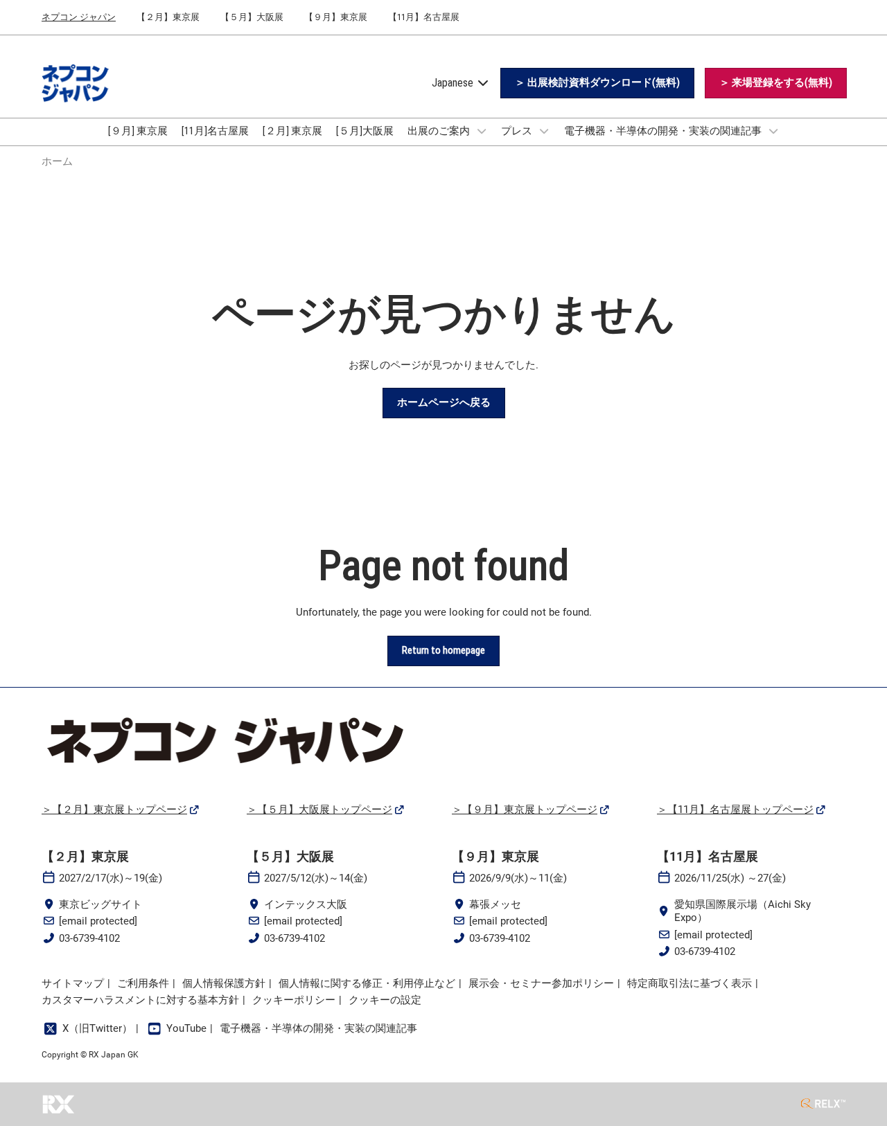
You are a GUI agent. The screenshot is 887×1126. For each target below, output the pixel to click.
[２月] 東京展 (292, 131)
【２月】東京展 (168, 17)
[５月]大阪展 (365, 131)
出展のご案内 (439, 131)
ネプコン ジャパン (79, 17)
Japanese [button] (454, 82)
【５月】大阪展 (251, 17)
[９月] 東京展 (138, 131)
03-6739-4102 (89, 938)
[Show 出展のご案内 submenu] (481, 131)
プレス (517, 131)
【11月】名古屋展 (423, 17)
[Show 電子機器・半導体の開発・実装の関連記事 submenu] (773, 131)
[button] (597, 83)
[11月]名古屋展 (215, 131)
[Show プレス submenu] (544, 131)
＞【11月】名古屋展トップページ (735, 809)
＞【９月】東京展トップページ (524, 809)
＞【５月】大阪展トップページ (319, 809)
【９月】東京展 (335, 17)
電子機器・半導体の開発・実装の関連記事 (664, 131)
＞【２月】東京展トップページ (114, 809)
